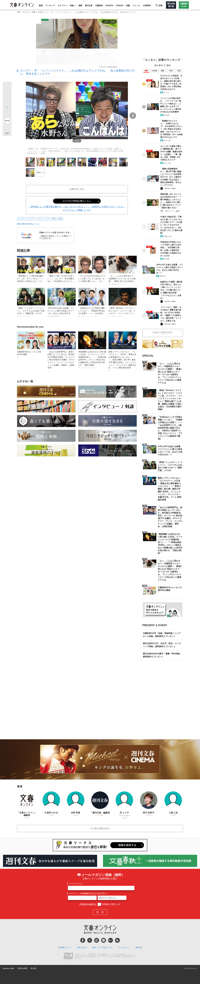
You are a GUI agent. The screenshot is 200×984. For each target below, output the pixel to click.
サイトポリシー (124, 947)
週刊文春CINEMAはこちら (28, 224)
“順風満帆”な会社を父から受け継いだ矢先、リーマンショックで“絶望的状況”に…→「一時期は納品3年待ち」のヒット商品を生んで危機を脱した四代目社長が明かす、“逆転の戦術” (92, 360)
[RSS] (117, 940)
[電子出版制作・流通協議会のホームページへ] (68, 956)
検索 (161, 5)
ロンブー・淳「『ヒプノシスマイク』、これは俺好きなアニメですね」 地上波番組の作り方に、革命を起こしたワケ (77, 72)
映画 (54, 219)
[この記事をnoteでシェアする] (7, 121)
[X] (89, 940)
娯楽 (60, 219)
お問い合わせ (82, 947)
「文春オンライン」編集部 (171, 211)
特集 (72, 5)
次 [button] (133, 115)
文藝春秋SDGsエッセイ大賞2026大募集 (29, 354)
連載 (80, 5)
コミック (136, 5)
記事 (33, 12)
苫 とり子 (166, 92)
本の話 (33, 968)
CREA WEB (22, 968)
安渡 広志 (162, 276)
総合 (169, 65)
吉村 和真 (166, 259)
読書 (128, 5)
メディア (31, 219)
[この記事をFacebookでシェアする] (7, 95)
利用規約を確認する (88, 904)
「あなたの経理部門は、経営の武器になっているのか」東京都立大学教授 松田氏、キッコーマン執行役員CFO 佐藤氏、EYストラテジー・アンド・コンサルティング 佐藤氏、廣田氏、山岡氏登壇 (61, 361)
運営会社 (139, 947)
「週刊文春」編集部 (169, 188)
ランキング (50, 5)
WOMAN (109, 5)
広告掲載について (64, 947)
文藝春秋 (99, 5)
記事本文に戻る (76, 189)
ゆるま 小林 (167, 140)
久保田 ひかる (167, 236)
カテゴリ (61, 5)
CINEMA (119, 5)
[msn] (110, 940)
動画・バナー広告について (102, 947)
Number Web (8, 968)
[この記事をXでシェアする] (7, 87)
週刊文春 (89, 5)
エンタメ (26, 12)
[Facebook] (82, 940)
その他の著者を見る (100, 828)
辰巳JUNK (166, 115)
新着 (41, 5)
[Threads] (96, 940)
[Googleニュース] (103, 940)
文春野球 (147, 5)
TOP (18, 12)
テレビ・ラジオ (43, 219)
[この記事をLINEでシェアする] (7, 113)
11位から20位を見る (163, 332)
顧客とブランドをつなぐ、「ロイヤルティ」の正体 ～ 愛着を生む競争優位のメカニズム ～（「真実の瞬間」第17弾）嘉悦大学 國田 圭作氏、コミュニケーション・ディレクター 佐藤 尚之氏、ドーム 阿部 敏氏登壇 (122, 361)
